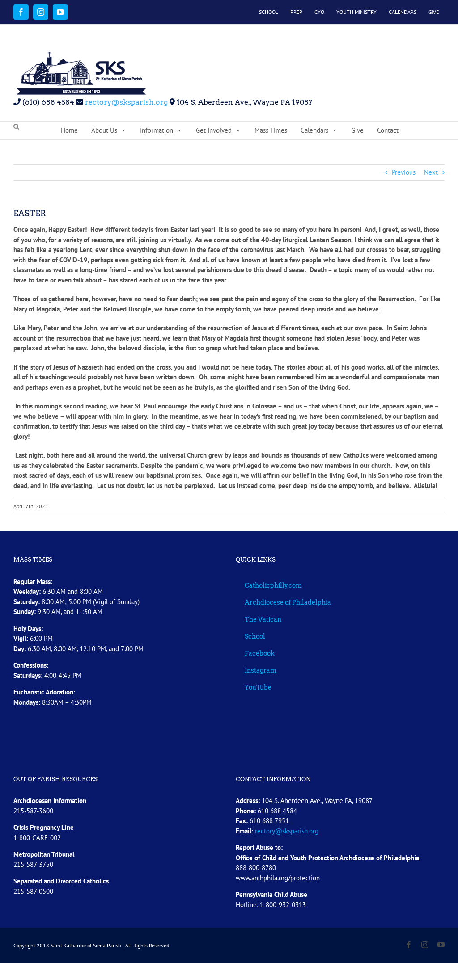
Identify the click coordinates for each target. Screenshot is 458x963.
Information (156, 130)
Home (69, 130)
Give (357, 130)
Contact (388, 130)
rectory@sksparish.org (125, 102)
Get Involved (214, 130)
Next (431, 172)
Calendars (314, 130)
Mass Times (270, 130)
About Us (104, 130)
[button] (16, 127)
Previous (404, 172)
